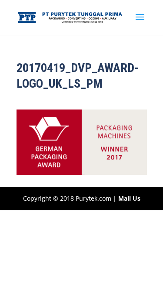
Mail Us (129, 198)
